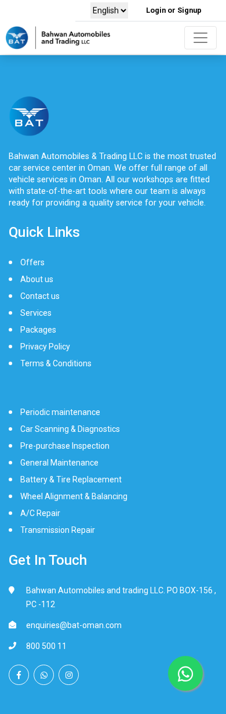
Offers (32, 262)
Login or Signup (174, 10)
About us (36, 279)
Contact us (40, 296)
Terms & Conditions (56, 363)
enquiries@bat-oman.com (74, 625)
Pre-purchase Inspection (65, 445)
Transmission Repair (57, 530)
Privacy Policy (45, 346)
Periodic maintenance (60, 412)
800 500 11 (46, 646)
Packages (38, 329)
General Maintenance (59, 462)
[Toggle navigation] (200, 37)
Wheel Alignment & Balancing (73, 496)
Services (36, 313)
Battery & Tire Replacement (71, 479)
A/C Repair (40, 513)
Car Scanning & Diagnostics (70, 429)
